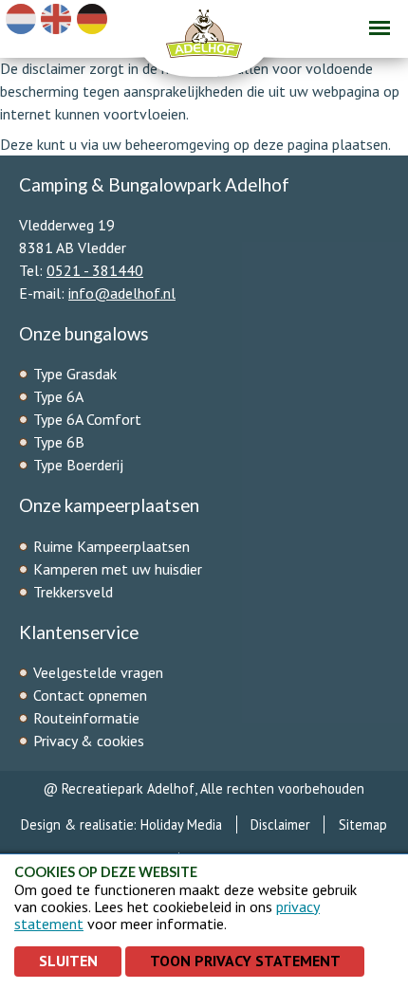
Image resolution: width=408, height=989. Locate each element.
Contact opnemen (90, 695)
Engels (56, 19)
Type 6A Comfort (89, 419)
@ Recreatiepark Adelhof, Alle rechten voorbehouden (204, 788)
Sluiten (68, 960)
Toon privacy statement (245, 960)
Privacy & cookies (88, 740)
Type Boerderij (78, 464)
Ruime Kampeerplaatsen (111, 546)
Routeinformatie (86, 717)
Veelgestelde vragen (98, 672)
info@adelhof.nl (122, 293)
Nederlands (21, 19)
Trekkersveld (73, 591)
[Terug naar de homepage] (204, 38)
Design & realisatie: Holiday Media (121, 824)
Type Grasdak (77, 373)
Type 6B (60, 441)
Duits (92, 19)
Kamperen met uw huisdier (117, 568)
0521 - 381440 (94, 270)
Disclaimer (280, 824)
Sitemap (363, 824)
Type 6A (59, 396)
